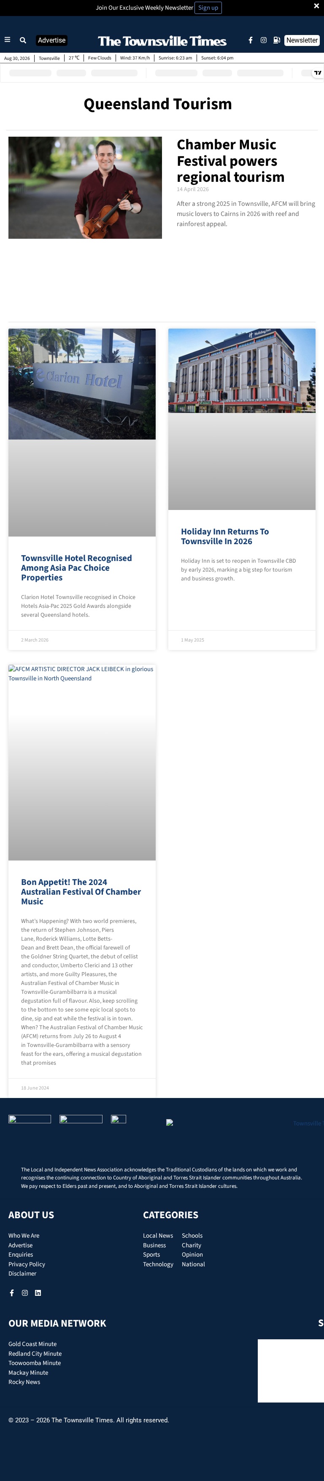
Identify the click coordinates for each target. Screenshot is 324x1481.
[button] (23, 40)
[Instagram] (263, 40)
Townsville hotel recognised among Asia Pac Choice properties (76, 568)
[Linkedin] (38, 1292)
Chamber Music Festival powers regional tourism (231, 161)
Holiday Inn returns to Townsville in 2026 (225, 536)
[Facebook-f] (250, 40)
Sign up (208, 7)
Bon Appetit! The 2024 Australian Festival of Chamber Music (81, 892)
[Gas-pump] (276, 40)
